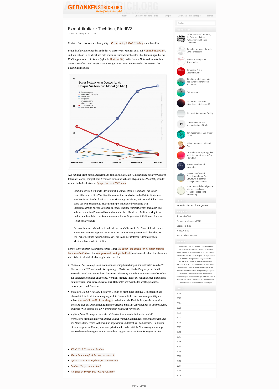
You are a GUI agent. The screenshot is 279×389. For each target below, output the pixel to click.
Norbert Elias (201, 264)
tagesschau (212, 270)
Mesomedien (184, 262)
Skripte (168, 16)
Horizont (114, 59)
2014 (179, 351)
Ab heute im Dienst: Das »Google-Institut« (93, 371)
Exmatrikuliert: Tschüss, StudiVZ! (101, 28)
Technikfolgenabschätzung (195, 273)
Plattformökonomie (182, 267)
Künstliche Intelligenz (188, 259)
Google (179, 252)
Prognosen (208, 267)
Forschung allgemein (186, 221)
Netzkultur (181, 264)
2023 (179, 308)
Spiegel (123, 43)
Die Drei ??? (189, 249)
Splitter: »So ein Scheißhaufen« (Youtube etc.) (94, 360)
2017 (179, 337)
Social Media (188, 270)
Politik (190, 267)
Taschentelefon (183, 273)
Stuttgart (205, 270)
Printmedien (198, 267)
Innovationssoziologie (192, 255)
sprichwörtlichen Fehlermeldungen (95, 300)
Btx (212, 246)
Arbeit (184, 246)
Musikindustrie (207, 261)
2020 (179, 322)
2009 (179, 375)
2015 (179, 346)
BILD (200, 246)
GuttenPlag (184, 252)
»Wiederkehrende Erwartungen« (202, 282)
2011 (179, 366)
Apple (181, 246)
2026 (179, 293)
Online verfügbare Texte (146, 16)
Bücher (124, 16)
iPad (204, 255)
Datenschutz (182, 249)
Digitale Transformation (199, 249)
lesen (111, 183)
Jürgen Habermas (210, 255)
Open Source (210, 264)
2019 (179, 327)
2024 (179, 303)
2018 (179, 332)
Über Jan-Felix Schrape (189, 16)
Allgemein (181, 216)
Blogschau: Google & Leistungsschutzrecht (93, 355)
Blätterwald (206, 246)
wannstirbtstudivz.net (154, 50)
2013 (179, 356)
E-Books (210, 249)
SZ (121, 59)
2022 (179, 313)
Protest (179, 270)
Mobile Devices (196, 261)
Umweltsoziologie (207, 273)
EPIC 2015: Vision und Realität (87, 349)
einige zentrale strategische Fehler (114, 253)
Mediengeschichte (203, 259)
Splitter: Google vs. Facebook (86, 366)
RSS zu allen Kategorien (187, 235)
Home (210, 16)
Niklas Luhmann (192, 264)
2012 (179, 361)
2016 (179, 342)
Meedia (114, 43)
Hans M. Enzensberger (192, 252)
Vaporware (179, 276)
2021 (179, 318)
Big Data (197, 246)
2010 (179, 371)
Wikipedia (185, 276)
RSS (189, 216)
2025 (179, 298)
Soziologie (181, 226)
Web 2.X (180, 231)
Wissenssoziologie (195, 276)
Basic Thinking (135, 43)
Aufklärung (190, 246)
